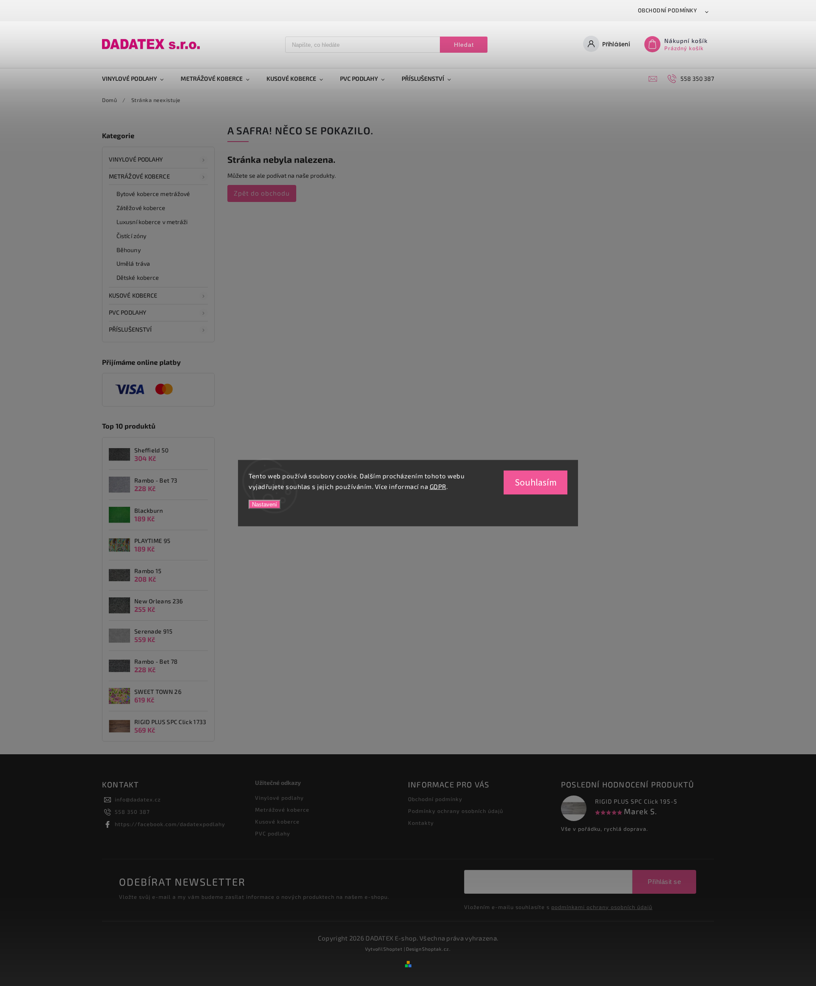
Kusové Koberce (133, 295)
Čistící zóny (131, 235)
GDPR (438, 486)
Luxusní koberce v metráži (152, 221)
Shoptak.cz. (436, 949)
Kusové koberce (277, 821)
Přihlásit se (664, 881)
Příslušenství (130, 329)
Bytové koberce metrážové (153, 193)
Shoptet (392, 949)
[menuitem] (137, 78)
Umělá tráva (133, 263)
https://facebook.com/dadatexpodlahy (170, 824)
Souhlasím (536, 482)
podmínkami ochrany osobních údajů (601, 907)
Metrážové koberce (139, 176)
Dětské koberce (137, 277)
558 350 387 (132, 811)
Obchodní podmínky (667, 10)
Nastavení (264, 504)
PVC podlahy (127, 312)
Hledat (464, 44)
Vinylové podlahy (136, 159)
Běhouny (128, 249)
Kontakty (421, 822)
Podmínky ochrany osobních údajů (455, 810)
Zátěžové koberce (141, 207)
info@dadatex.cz (138, 799)
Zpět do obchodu (262, 193)
